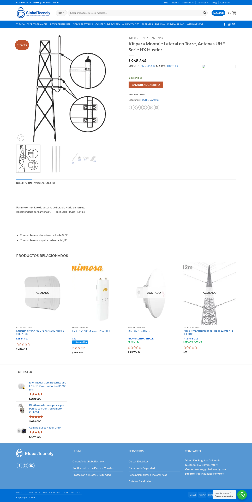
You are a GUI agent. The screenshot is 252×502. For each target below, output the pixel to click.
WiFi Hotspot (195, 24)
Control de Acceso (107, 24)
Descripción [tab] (24, 183)
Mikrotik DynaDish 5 (139, 331)
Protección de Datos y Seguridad (92, 474)
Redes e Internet (60, 24)
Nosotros (186, 2)
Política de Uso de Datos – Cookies (93, 468)
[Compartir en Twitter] (138, 107)
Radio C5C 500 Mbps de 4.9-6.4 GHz (91, 331)
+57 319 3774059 (207, 464)
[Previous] (23, 88)
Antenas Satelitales (140, 481)
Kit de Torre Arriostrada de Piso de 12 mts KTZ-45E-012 (208, 332)
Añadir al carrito (146, 84)
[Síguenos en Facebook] (224, 24)
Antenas (157, 38)
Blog (214, 2)
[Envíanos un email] (233, 24)
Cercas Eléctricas (138, 461)
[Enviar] (204, 13)
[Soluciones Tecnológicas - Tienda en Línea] (33, 13)
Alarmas (147, 24)
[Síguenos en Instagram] (229, 24)
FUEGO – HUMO (175, 24)
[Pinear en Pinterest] (150, 107)
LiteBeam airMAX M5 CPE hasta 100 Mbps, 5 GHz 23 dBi (40, 332)
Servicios (201, 2)
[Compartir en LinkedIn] (156, 107)
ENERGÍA (160, 24)
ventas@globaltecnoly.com (210, 469)
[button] (232, 13)
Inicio (165, 2)
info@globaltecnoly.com (210, 473)
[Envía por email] (144, 107)
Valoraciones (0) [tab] (44, 183)
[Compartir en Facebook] (132, 107)
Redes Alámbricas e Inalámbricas (148, 474)
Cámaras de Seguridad (142, 468)
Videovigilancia (37, 24)
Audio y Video (130, 24)
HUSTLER (145, 99)
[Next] (117, 88)
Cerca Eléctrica (83, 24)
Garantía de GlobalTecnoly (88, 461)
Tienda (175, 2)
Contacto (225, 2)
